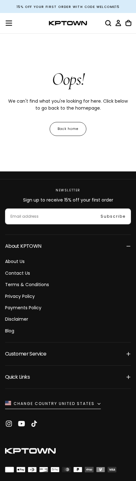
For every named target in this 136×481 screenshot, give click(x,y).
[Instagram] (9, 423)
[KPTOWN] (30, 452)
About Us (15, 261)
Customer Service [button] (25, 353)
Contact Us (17, 273)
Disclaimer (16, 319)
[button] (9, 23)
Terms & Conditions (27, 284)
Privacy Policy (20, 296)
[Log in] (118, 23)
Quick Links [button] (17, 377)
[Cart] (128, 23)
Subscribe (113, 216)
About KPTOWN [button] (23, 246)
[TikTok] (34, 423)
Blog (9, 331)
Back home (68, 128)
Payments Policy (23, 308)
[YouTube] (21, 423)
